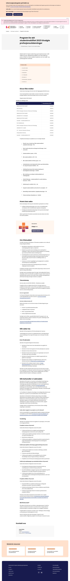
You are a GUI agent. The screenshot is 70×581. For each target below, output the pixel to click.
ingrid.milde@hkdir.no (25, 531)
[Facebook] (39, 572)
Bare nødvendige (18, 14)
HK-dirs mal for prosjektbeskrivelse (38, 361)
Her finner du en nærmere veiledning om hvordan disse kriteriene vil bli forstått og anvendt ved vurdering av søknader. (34, 498)
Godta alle (9, 14)
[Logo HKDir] (11, 27)
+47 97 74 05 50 (28, 533)
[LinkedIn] (41, 572)
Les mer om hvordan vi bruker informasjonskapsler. (20, 6)
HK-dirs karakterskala (40, 385)
